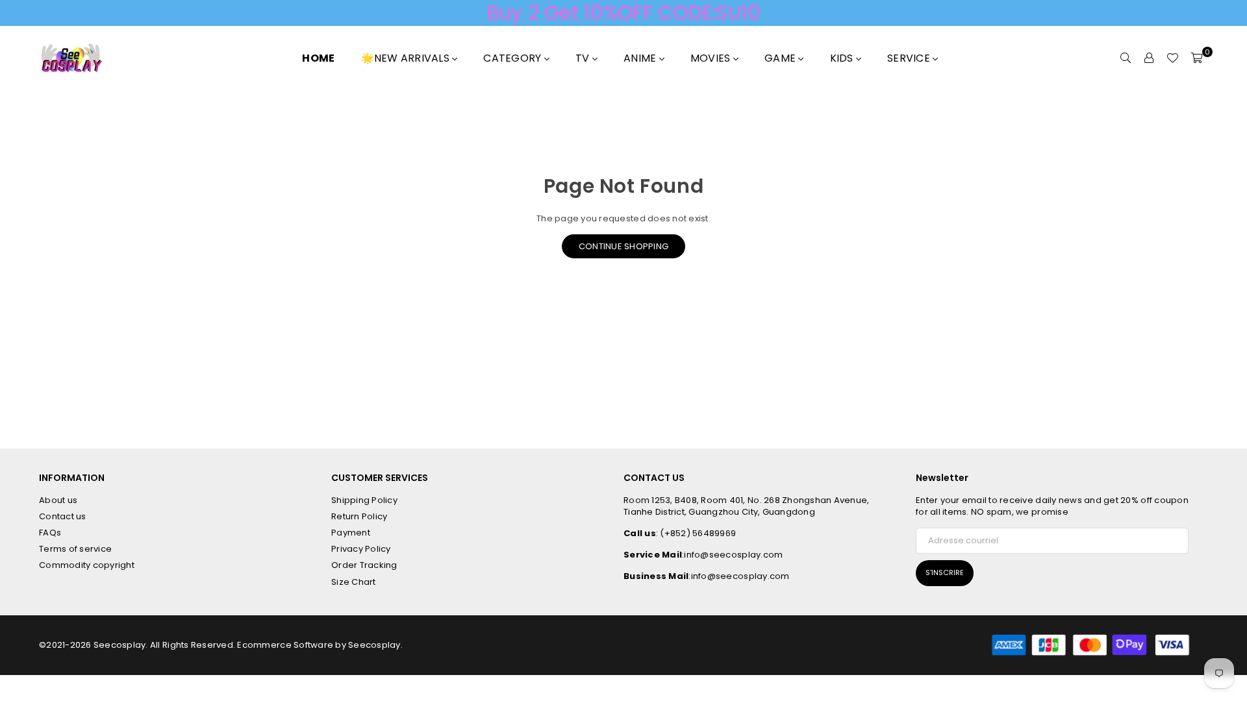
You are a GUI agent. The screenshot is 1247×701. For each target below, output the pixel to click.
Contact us (62, 516)
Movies (711, 58)
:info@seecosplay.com (732, 554)
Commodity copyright (86, 565)
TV (583, 58)
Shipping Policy (364, 500)
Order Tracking (364, 565)
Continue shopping (623, 246)
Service (910, 58)
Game (781, 58)
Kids (843, 58)
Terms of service (75, 549)
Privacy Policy (361, 549)
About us (58, 500)
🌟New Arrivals (407, 58)
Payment (350, 532)
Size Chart (353, 582)
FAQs (50, 532)
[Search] (1125, 58)
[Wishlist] (1172, 58)
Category (513, 58)
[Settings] (1149, 58)
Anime (641, 58)
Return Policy (359, 516)
